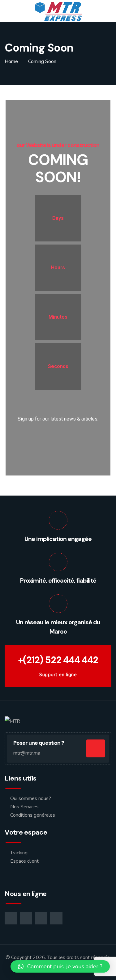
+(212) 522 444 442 (58, 660)
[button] (60, 966)
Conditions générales (32, 815)
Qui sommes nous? (30, 798)
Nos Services (24, 806)
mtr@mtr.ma (26, 753)
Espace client (24, 861)
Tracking (19, 852)
